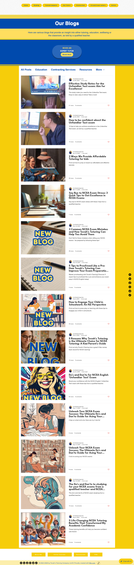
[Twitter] (130, 291)
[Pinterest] (130, 274)
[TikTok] (130, 295)
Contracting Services (63, 69)
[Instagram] (130, 287)
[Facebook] (130, 283)
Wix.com (92, 563)
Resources (85, 69)
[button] (113, 5)
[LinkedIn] (130, 278)
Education (41, 69)
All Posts (26, 69)
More (99, 69)
